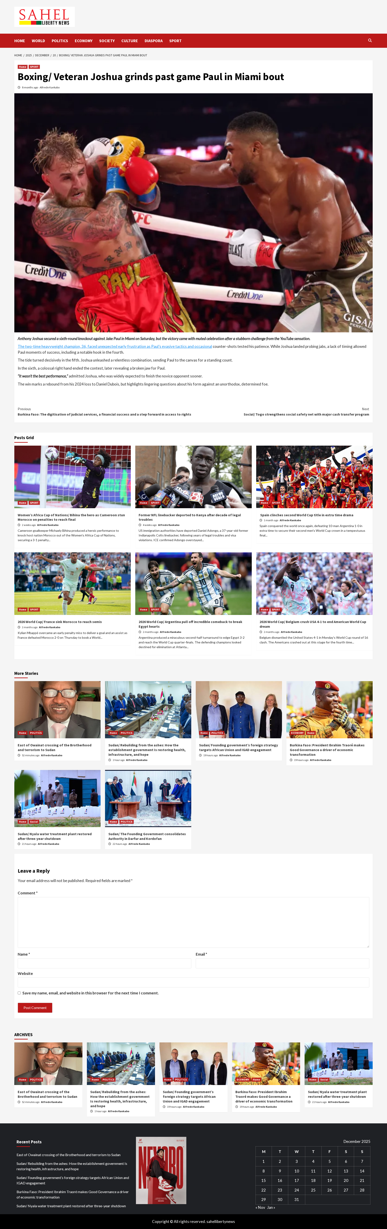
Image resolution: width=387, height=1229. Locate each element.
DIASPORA (154, 40)
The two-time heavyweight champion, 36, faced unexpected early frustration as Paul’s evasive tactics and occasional (115, 346)
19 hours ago (210, 755)
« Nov (260, 1207)
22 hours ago (120, 843)
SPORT (175, 40)
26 (329, 1190)
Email (201, 954)
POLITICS (60, 40)
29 (263, 1199)
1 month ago (271, 520)
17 (297, 1180)
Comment (28, 893)
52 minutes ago (31, 755)
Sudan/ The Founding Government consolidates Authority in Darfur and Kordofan (147, 836)
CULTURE (129, 40)
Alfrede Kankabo (50, 87)
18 (313, 1180)
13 (346, 1171)
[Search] (370, 40)
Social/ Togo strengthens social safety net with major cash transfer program (306, 411)
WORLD (38, 40)
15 (263, 1180)
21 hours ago (29, 843)
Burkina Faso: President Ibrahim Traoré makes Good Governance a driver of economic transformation (327, 750)
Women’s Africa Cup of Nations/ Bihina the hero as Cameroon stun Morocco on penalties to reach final (71, 517)
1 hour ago (119, 760)
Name (24, 954)
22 (263, 1190)
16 (280, 1180)
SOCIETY (107, 40)
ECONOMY (83, 40)
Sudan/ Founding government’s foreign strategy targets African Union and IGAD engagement (238, 747)
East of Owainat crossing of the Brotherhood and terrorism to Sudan (54, 747)
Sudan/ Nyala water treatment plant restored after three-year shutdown (55, 836)
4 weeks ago (150, 525)
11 (313, 1171)
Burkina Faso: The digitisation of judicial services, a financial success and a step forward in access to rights (104, 411)
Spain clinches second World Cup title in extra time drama (306, 515)
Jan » (271, 1207)
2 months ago (30, 627)
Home (22, 66)
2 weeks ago (29, 525)
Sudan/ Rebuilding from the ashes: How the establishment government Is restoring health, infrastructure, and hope (147, 750)
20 (346, 1180)
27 (346, 1190)
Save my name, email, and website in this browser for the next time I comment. (90, 993)
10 (297, 1171)
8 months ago (30, 87)
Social (34, 821)
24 (297, 1190)
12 (329, 1171)
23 (280, 1190)
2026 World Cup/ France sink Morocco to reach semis (60, 621)
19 (329, 1180)
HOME (19, 40)
